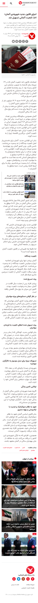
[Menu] (4, 3)
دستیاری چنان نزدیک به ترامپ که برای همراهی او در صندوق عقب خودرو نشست (20, 551)
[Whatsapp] (23, 41)
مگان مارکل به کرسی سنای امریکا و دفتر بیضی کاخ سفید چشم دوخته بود (20, 480)
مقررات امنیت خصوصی (27, 588)
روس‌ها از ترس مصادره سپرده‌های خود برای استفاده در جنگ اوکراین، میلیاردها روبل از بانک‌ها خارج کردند (19, 503)
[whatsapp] (14, 579)
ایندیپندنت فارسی (25, 34)
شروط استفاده (30, 585)
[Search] (11, 3)
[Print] (13, 41)
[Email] (16, 41)
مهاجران (33, 450)
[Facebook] (26, 41)
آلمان (23, 448)
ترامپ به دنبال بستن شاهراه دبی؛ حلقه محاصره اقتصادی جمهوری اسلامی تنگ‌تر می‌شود (20, 526)
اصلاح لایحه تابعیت (7, 448)
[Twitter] (20, 41)
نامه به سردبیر (15, 585)
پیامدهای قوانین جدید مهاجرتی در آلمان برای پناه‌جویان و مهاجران (14, 185)
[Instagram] (23, 579)
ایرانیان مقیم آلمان (23, 450)
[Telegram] (18, 579)
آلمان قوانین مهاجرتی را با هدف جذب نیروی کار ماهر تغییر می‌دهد (13, 193)
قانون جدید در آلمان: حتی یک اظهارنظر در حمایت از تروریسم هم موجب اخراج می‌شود (14, 178)
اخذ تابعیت (17, 448)
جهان (25, 459)
